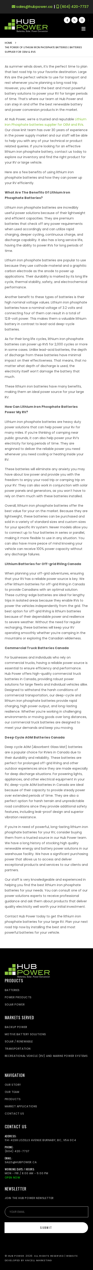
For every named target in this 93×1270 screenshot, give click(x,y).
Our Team (12, 1092)
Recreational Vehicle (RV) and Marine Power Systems (46, 1056)
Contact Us (14, 1113)
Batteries (12, 990)
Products (13, 1099)
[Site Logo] (26, 25)
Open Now (12, 1177)
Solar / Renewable (19, 1041)
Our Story (13, 1085)
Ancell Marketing (38, 1260)
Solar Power (15, 1004)
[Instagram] (82, 20)
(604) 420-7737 (73, 7)
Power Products (18, 997)
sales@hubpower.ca (33, 7)
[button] (83, 29)
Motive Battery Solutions (25, 1034)
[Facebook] (67, 20)
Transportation (18, 1049)
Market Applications (21, 1106)
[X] (74, 20)
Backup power (16, 1027)
